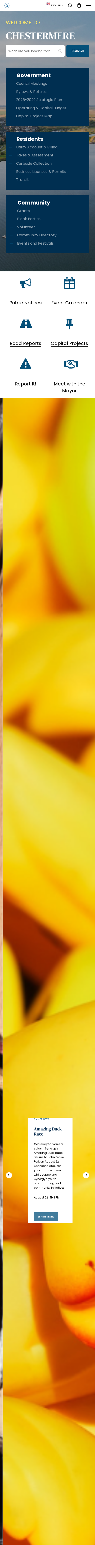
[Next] (86, 1175)
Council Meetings (31, 83)
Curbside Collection (34, 163)
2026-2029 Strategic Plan (39, 99)
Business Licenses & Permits (41, 171)
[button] (88, 5)
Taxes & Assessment (34, 155)
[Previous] (9, 1175)
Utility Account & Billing (36, 147)
